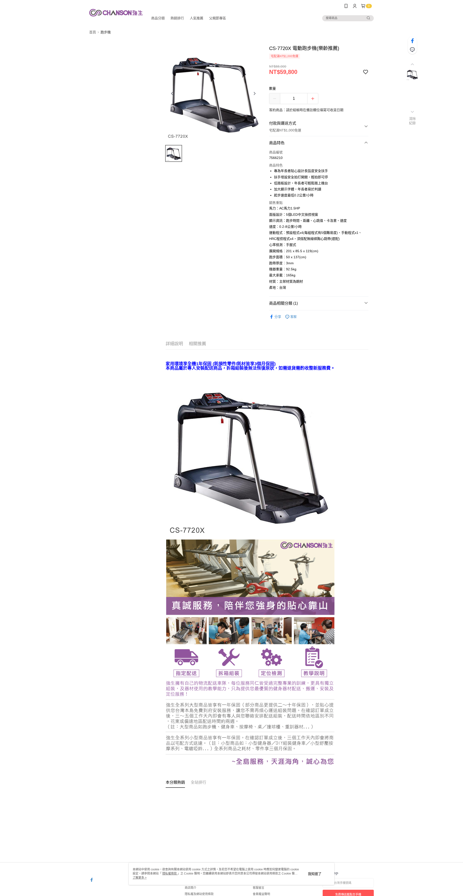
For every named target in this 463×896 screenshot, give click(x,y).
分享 (277, 317)
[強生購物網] (116, 13)
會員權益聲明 (261, 894)
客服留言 (258, 887)
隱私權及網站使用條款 (199, 894)
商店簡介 (190, 887)
